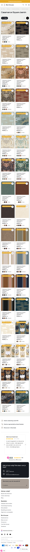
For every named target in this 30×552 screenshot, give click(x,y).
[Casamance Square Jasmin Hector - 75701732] (22, 95)
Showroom (3, 522)
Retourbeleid (4, 508)
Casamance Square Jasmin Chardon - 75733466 (6, 174)
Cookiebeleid (9, 542)
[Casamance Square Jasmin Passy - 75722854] (8, 188)
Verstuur (26, 485)
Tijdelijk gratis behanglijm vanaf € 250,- (15, 1)
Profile (14, 542)
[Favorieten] (26, 5)
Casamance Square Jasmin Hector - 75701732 (21, 104)
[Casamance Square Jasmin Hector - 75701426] (8, 118)
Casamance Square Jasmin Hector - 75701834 (21, 313)
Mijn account (4, 520)
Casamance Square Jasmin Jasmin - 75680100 (6, 37)
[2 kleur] (27, 18)
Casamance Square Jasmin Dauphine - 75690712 (6, 360)
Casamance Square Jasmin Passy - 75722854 (6, 197)
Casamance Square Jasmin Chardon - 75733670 (6, 104)
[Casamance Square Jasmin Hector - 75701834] (22, 304)
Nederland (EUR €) (7, 530)
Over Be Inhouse (5, 524)
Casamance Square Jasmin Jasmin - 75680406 (6, 406)
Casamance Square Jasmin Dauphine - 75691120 (21, 383)
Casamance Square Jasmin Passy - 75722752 (6, 244)
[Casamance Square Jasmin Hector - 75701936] (22, 27)
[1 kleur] (24, 18)
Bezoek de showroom (6, 493)
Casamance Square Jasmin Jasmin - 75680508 (6, 81)
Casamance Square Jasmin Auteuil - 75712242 (21, 244)
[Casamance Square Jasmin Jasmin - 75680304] (22, 397)
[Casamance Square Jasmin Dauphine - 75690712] (8, 350)
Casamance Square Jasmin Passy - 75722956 (21, 197)
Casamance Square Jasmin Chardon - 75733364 (21, 81)
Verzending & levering (6, 505)
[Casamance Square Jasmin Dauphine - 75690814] (22, 327)
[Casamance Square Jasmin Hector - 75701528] (22, 51)
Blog (2, 497)
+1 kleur (8, 41)
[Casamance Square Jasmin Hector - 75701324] (8, 51)
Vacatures (3, 526)
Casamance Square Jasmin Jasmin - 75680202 (21, 128)
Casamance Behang (15, 8)
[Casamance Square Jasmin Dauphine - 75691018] (8, 373)
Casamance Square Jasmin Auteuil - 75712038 (6, 267)
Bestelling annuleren (6, 510)
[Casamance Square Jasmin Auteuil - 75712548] (8, 304)
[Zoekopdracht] (23, 5)
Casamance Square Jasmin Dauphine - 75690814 (21, 337)
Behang (8, 8)
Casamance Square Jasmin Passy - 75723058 (6, 221)
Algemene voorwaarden (7, 512)
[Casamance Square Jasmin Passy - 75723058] (8, 211)
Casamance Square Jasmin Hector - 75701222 (6, 337)
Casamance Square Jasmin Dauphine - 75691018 (6, 383)
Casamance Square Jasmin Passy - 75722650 (21, 221)
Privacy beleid (3, 542)
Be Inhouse (10, 537)
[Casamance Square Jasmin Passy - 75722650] (22, 211)
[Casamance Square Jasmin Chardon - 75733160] (8, 141)
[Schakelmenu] (2, 5)
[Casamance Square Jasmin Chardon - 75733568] (22, 165)
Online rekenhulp (5, 495)
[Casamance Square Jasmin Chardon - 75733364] (22, 72)
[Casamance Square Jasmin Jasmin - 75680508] (8, 72)
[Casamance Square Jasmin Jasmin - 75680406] (8, 397)
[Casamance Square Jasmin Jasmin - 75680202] (22, 118)
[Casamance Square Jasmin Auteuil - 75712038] (8, 257)
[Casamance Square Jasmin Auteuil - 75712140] (22, 257)
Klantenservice (4, 517)
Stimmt (6, 539)
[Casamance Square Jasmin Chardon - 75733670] (8, 95)
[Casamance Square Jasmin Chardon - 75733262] (22, 141)
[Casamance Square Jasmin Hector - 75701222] (8, 327)
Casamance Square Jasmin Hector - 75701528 (21, 60)
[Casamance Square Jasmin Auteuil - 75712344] (8, 281)
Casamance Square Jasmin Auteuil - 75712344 (6, 290)
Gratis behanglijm (7, 22)
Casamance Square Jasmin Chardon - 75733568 (21, 174)
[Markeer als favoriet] (12, 23)
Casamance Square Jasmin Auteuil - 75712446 (21, 290)
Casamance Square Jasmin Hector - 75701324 (6, 60)
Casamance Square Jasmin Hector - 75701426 (6, 128)
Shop (4, 8)
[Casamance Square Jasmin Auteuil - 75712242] (22, 234)
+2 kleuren (9, 109)
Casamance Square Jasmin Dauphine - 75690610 (21, 360)
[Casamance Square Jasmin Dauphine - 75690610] (22, 350)
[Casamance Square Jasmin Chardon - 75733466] (8, 165)
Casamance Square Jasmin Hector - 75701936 (21, 37)
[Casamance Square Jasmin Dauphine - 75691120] (22, 373)
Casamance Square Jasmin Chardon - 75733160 (6, 151)
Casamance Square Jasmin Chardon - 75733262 (21, 151)
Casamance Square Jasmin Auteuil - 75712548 (6, 313)
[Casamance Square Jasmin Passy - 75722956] (22, 188)
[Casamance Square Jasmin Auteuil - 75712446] (22, 281)
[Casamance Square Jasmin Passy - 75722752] (8, 234)
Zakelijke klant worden (6, 503)
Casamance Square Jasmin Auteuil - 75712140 (21, 267)
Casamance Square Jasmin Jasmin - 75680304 (21, 406)
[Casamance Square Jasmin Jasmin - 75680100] (8, 27)
